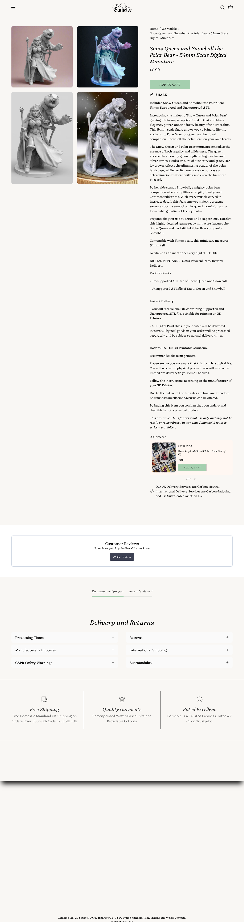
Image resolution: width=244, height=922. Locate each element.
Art (14, 827)
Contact (63, 820)
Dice (14, 834)
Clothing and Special (27, 820)
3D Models (169, 28)
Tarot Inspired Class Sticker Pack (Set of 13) (201, 452)
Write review (122, 557)
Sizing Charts (68, 841)
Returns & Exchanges (74, 855)
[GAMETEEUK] (122, 7)
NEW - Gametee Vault (74, 813)
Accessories (20, 841)
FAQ (60, 834)
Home (154, 28)
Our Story (65, 827)
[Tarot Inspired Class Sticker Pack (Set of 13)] (164, 457)
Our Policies (66, 869)
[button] (222, 7)
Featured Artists (70, 862)
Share (161, 95)
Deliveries (65, 848)
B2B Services (67, 888)
